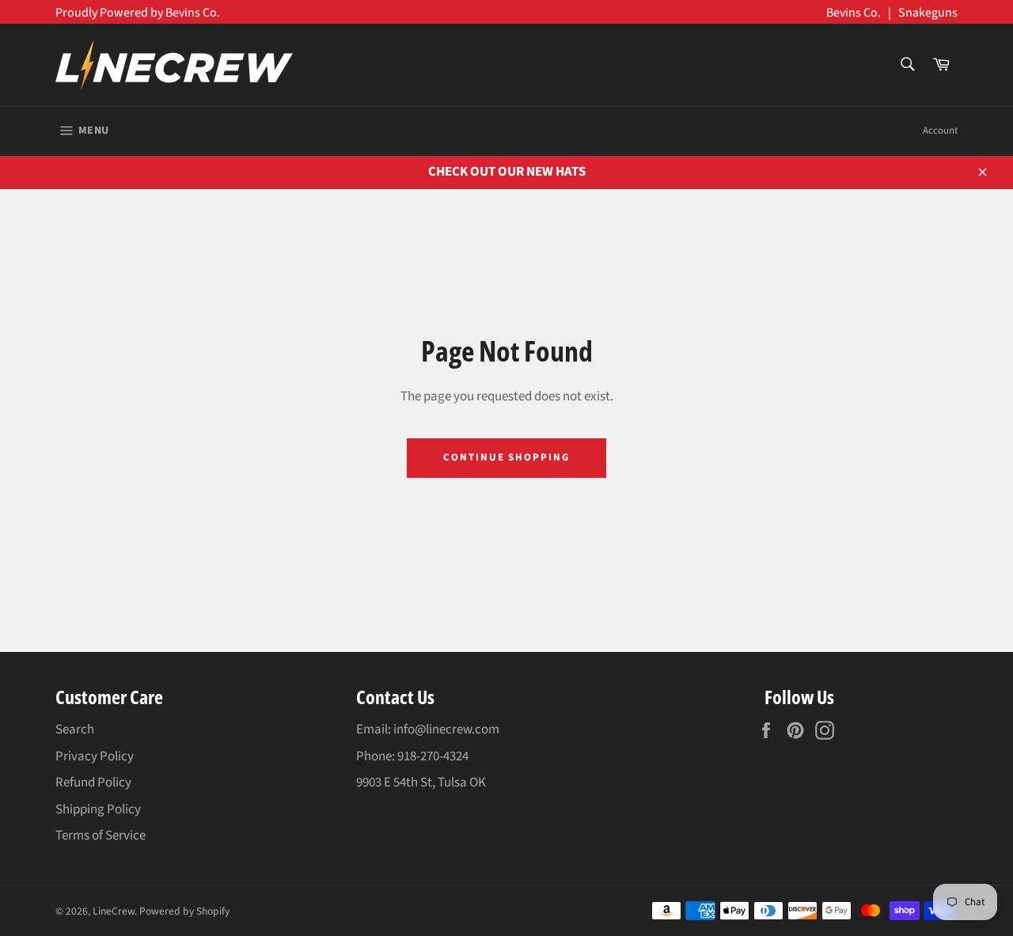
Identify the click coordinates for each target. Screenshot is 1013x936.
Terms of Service (100, 835)
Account (940, 130)
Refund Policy (93, 782)
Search (74, 729)
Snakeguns (928, 12)
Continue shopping (506, 457)
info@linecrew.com (446, 729)
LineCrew (114, 911)
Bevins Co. (853, 12)
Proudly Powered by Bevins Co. (137, 12)
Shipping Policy (98, 809)
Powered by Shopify (184, 911)
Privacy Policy (94, 756)
